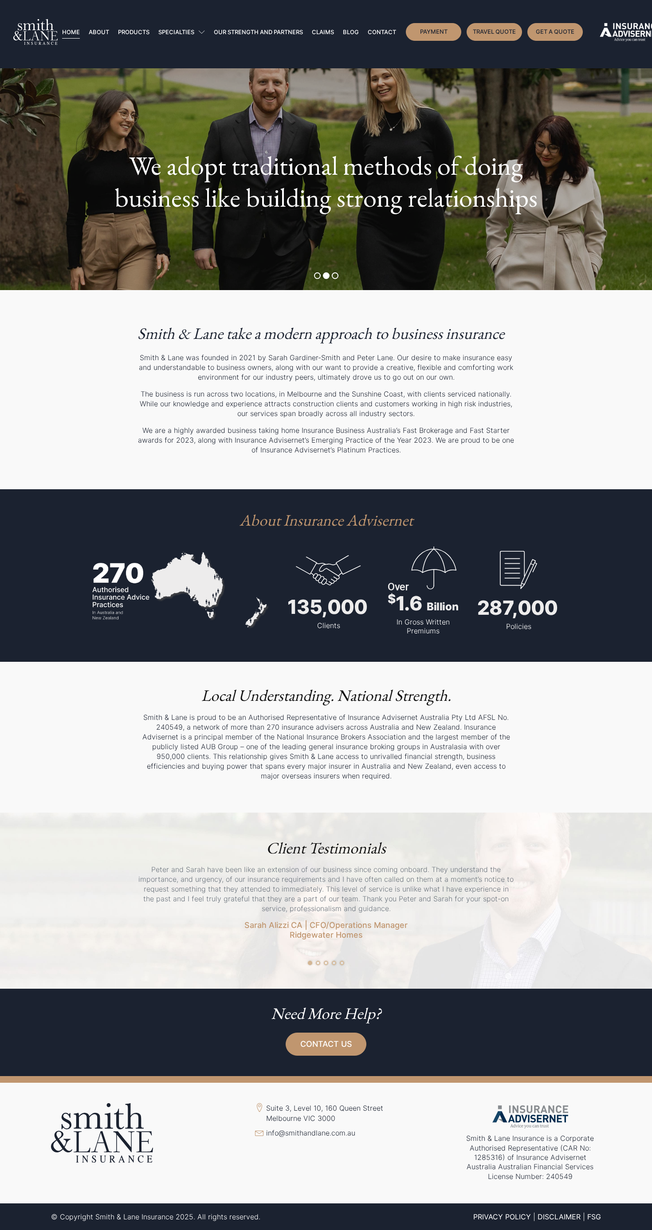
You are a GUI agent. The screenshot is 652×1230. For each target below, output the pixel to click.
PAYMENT (434, 31)
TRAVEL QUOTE (494, 31)
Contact (382, 31)
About (99, 31)
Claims (323, 31)
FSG (594, 1216)
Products (133, 31)
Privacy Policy (502, 1216)
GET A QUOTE (555, 31)
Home (71, 31)
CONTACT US (326, 1044)
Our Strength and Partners (258, 31)
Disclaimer (559, 1216)
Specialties (176, 31)
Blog (351, 31)
